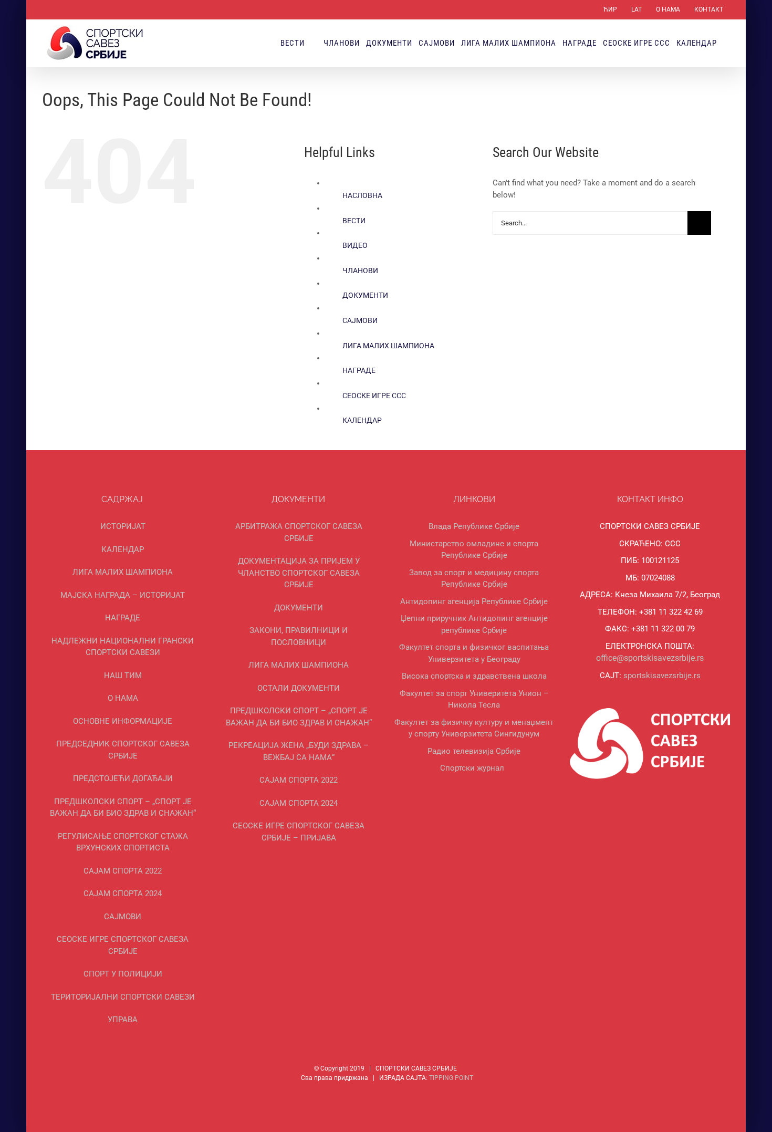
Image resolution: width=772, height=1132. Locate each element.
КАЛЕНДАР (362, 420)
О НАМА (123, 698)
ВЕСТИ (354, 220)
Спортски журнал (472, 768)
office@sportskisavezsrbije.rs (650, 658)
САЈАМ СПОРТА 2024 (123, 893)
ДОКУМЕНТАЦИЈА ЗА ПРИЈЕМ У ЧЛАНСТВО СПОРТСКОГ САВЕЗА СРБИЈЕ (299, 572)
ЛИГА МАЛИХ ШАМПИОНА (388, 345)
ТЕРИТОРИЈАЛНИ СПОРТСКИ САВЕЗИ (123, 997)
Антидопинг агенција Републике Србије (474, 601)
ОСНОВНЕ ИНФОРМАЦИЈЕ (122, 721)
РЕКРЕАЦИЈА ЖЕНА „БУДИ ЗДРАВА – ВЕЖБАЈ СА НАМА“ (298, 751)
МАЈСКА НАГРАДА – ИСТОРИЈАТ (122, 595)
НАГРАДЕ (358, 370)
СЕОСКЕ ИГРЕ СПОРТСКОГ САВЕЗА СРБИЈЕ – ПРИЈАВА (298, 832)
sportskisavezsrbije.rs (662, 675)
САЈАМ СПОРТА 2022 (123, 871)
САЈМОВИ (360, 320)
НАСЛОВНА (362, 195)
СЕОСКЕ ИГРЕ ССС (374, 395)
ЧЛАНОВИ (360, 270)
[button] (726, 43)
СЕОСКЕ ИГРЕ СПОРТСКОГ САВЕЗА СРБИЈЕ (123, 945)
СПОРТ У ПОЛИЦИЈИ (123, 974)
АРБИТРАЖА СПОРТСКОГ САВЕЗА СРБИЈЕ (298, 532)
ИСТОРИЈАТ (122, 526)
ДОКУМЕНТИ (365, 295)
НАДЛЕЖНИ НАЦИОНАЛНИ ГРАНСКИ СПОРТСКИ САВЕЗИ (122, 647)
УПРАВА (123, 1019)
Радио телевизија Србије (473, 751)
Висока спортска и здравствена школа (474, 676)
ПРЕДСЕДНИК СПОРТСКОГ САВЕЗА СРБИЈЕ (123, 750)
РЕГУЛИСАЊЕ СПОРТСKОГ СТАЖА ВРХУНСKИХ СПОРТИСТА (123, 842)
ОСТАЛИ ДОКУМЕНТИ (298, 688)
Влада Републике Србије (474, 526)
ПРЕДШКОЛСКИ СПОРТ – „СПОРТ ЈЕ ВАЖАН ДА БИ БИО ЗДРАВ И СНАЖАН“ (123, 807)
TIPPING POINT (451, 1078)
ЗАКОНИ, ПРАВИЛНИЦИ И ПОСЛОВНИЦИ (298, 636)
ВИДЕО (355, 245)
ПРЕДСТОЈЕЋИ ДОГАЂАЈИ (123, 778)
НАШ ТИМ (123, 675)
